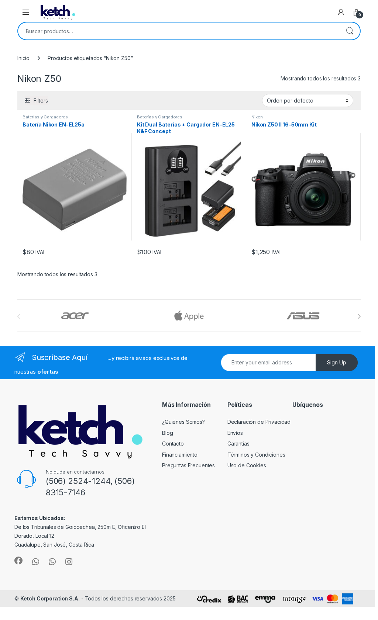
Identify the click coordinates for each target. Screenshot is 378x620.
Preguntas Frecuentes (188, 465)
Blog (167, 433)
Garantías (238, 443)
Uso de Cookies (246, 465)
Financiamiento (179, 454)
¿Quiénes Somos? (183, 422)
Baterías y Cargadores (45, 117)
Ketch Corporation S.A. (50, 598)
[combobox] (178, 30)
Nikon (257, 117)
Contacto (173, 443)
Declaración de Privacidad (259, 422)
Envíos (235, 433)
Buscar (349, 30)
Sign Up (336, 362)
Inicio (23, 58)
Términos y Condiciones (256, 454)
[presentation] (359, 316)
